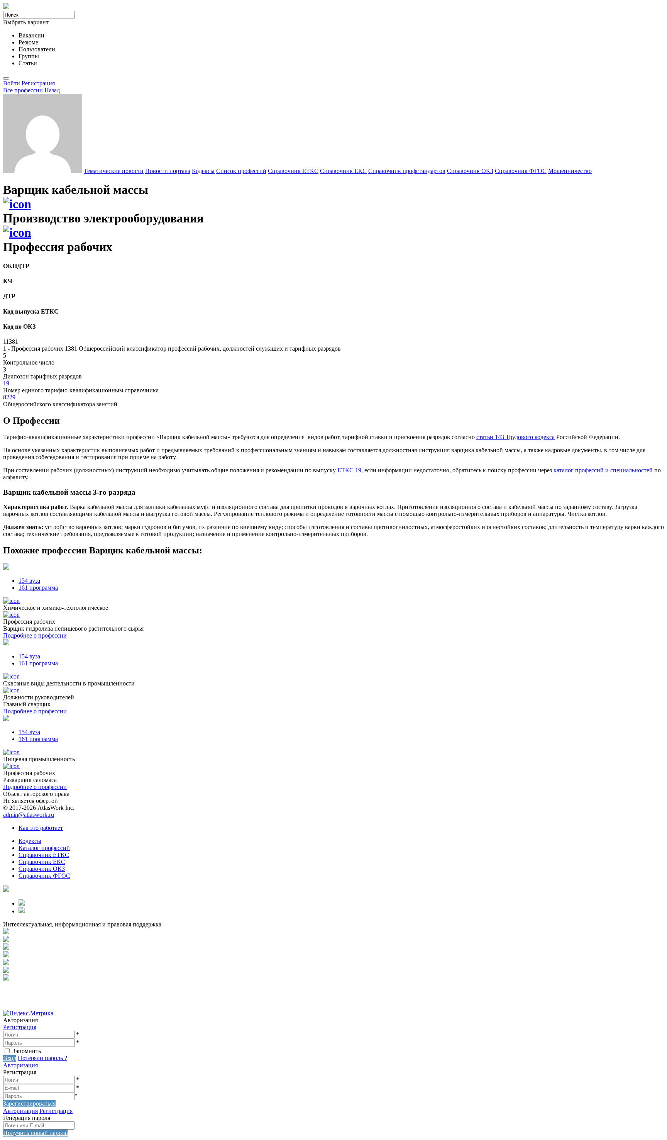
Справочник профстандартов (406, 171)
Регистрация (38, 83)
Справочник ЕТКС (293, 171)
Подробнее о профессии (35, 635)
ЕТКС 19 (349, 470)
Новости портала (167, 171)
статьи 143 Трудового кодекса (515, 437)
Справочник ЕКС (343, 171)
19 (6, 383)
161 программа (38, 587)
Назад (52, 90)
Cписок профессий (241, 171)
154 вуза (29, 580)
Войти (11, 83)
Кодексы (203, 171)
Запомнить (26, 1051)
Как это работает (41, 827)
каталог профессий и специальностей (603, 470)
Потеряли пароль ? (42, 1058)
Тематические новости (114, 171)
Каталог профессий (44, 848)
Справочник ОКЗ (470, 171)
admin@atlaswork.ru (28, 814)
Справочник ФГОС (521, 171)
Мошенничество (570, 171)
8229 (9, 397)
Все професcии (23, 90)
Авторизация (20, 1065)
